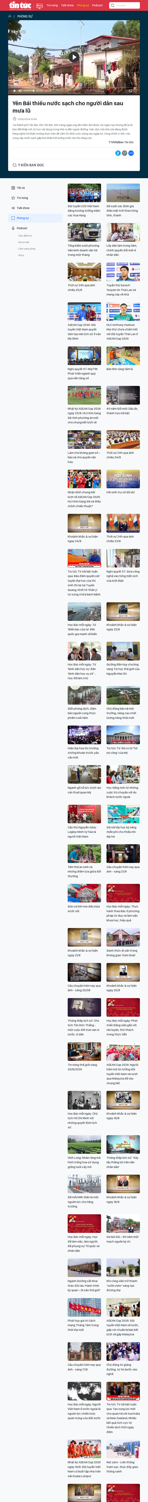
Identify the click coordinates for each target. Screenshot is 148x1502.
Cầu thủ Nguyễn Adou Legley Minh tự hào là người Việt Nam (82, 831)
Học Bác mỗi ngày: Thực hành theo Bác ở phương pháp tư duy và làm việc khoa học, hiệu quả (123, 913)
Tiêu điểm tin (25, 235)
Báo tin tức (20, 5)
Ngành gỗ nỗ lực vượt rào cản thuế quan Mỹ (84, 790)
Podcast (97, 5)
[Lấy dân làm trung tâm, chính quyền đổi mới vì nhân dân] (123, 232)
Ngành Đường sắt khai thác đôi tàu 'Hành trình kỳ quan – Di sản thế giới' (84, 1285)
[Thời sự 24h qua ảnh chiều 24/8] (123, 439)
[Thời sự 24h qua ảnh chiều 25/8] (84, 272)
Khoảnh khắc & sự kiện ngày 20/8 (121, 988)
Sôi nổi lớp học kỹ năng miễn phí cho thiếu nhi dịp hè (121, 831)
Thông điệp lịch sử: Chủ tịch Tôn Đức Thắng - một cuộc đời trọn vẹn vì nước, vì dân (83, 1027)
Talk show (67, 5)
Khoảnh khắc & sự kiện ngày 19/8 (121, 1116)
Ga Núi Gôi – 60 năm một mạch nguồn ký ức (122, 1239)
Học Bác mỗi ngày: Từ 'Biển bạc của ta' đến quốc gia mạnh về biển (82, 629)
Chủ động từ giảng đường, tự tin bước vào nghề (121, 1369)
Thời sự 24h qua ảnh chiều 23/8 (120, 539)
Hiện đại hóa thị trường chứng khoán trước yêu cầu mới (83, 752)
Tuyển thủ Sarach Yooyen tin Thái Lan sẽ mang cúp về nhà (121, 289)
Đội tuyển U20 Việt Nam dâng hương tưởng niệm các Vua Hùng (84, 210)
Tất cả (21, 188)
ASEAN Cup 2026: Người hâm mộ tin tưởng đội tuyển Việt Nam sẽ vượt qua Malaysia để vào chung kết (122, 1074)
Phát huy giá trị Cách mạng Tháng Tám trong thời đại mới (83, 1325)
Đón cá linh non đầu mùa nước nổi (84, 909)
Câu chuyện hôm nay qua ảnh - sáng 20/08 (84, 988)
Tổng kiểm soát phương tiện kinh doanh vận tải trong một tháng (83, 250)
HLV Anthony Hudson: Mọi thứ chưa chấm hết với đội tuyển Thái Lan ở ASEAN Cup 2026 (122, 332)
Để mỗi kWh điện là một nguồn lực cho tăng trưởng (83, 1201)
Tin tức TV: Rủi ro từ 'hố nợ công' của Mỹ (121, 750)
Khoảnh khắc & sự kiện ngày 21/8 (83, 953)
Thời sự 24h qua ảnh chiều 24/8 (120, 455)
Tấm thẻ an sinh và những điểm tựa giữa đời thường (84, 871)
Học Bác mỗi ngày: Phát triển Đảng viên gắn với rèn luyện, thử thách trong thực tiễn (122, 1027)
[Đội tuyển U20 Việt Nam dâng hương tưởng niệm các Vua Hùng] (84, 193)
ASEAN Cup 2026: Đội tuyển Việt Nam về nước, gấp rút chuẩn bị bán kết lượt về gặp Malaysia (122, 1327)
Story (21, 255)
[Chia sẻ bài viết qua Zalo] (118, 153)
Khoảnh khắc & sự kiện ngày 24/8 (83, 539)
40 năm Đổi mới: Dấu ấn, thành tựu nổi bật (122, 411)
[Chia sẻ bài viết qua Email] (124, 153)
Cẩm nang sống (26, 248)
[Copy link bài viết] (131, 153)
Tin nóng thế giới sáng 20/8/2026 (82, 1067)
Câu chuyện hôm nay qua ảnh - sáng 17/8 (84, 1367)
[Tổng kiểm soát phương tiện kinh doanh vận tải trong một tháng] (84, 232)
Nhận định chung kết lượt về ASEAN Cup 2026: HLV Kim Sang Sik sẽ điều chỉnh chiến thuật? (84, 499)
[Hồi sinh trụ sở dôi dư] (123, 479)
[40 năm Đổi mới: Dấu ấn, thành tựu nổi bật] (123, 395)
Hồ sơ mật (23, 242)
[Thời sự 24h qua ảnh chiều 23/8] (123, 523)
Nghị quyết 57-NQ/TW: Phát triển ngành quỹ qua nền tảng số (83, 373)
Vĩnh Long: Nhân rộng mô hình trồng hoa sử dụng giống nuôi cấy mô (84, 1162)
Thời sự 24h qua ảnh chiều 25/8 (81, 287)
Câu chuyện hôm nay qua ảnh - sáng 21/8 (123, 869)
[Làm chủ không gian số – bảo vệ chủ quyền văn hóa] (84, 439)
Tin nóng (52, 5)
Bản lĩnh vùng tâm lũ (119, 369)
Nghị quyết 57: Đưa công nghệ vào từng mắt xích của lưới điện (123, 576)
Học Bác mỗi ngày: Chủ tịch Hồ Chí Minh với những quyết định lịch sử (83, 1120)
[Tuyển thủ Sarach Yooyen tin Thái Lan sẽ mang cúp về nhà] (123, 272)
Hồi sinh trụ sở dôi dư (120, 492)
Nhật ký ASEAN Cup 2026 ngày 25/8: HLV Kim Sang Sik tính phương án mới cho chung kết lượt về (84, 415)
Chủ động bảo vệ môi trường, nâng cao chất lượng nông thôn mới (121, 713)
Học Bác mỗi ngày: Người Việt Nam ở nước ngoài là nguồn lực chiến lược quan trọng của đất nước (84, 1411)
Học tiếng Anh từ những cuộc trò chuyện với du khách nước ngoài (122, 792)
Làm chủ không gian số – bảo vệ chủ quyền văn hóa (84, 457)
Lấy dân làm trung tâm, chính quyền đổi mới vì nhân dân (121, 250)
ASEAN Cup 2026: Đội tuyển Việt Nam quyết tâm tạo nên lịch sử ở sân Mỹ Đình (84, 332)
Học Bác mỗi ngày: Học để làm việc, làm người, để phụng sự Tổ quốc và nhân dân (83, 1243)
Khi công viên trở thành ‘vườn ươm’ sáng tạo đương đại (121, 1285)
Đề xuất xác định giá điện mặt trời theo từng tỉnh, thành (122, 210)
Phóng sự (83, 5)
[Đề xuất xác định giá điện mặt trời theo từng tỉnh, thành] (123, 193)
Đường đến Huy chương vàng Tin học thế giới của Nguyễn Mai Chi (123, 669)
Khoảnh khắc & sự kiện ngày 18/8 (121, 1199)
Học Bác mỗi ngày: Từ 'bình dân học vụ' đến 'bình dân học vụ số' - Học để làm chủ (82, 671)
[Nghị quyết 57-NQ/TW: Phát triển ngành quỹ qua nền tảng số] (84, 355)
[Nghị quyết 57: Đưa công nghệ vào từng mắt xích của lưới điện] (123, 558)
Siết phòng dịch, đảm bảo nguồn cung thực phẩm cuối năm (82, 713)
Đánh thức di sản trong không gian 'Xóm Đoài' (121, 953)
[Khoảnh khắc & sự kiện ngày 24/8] (84, 523)
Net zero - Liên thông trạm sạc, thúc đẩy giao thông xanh (122, 1466)
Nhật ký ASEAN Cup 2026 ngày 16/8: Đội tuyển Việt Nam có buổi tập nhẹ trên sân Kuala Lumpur (84, 1469)
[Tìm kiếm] (113, 6)
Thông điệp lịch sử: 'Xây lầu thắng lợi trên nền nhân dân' (122, 1162)
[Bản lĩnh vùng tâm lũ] (123, 355)
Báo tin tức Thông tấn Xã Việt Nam (39, 9)
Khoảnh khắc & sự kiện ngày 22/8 (121, 627)
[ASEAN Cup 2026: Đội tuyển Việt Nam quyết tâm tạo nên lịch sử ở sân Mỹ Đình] (84, 311)
